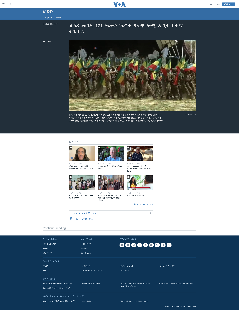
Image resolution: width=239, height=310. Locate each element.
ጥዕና (44, 271)
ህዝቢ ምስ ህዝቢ (126, 266)
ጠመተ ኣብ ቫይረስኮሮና (91, 284)
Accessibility (86, 301)
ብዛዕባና (46, 248)
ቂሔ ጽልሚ (125, 271)
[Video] (211, 4)
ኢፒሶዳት (48, 18)
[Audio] (218, 4)
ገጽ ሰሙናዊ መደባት (167, 266)
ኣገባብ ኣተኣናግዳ (49, 244)
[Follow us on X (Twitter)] (139, 245)
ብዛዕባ (58, 18)
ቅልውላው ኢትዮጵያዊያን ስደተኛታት (57, 284)
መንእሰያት (86, 266)
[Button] (47, 42)
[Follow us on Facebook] (122, 245)
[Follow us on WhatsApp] (169, 245)
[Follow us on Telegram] (163, 245)
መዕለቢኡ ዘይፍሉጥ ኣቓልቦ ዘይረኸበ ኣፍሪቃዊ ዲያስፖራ (135, 285)
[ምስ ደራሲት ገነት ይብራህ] (140, 182)
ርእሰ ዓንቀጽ (47, 253)
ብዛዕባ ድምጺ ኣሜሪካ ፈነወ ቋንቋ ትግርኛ (59, 301)
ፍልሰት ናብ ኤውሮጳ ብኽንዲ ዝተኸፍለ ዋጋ (176, 284)
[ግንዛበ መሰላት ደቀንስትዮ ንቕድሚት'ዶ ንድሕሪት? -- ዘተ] (82, 153)
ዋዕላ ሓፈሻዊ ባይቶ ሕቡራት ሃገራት (57, 288)
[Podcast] (145, 245)
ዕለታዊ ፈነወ (86, 253)
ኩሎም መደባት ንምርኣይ (143, 204)
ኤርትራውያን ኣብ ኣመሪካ (92, 271)
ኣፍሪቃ (84, 248)
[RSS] (157, 245)
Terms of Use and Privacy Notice (134, 301)
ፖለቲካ (45, 266)
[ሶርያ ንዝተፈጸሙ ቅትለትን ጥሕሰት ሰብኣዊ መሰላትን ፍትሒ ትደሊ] (140, 153)
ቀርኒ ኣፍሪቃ (86, 244)
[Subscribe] (151, 245)
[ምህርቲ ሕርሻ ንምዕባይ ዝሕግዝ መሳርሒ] (111, 153)
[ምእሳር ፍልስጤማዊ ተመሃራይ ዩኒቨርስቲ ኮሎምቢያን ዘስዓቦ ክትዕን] (111, 182)
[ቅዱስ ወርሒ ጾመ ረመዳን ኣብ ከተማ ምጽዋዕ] (82, 182)
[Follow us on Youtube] (127, 245)
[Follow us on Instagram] (133, 245)
